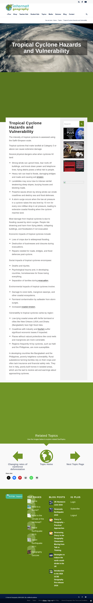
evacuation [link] (43, 280)
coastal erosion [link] (28, 306)
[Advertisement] (46, 99)
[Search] (86, 14)
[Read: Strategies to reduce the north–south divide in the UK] (51, 555)
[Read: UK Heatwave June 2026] (51, 503)
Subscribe (75, 508)
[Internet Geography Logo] (18, 7)
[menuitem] (9, 14)
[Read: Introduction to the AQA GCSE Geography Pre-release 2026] (51, 571)
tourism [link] (41, 328)
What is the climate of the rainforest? (38, 518)
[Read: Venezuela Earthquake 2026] (51, 510)
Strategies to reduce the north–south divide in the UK (59, 560)
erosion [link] (40, 176)
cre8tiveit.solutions (32, 597)
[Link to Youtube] (85, 1)
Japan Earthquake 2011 (37, 543)
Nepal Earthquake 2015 (37, 531)
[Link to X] (78, 1)
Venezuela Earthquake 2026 (59, 512)
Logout (74, 515)
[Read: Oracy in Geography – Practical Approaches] (51, 520)
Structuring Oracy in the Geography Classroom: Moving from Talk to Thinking (59, 541)
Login (73, 501)
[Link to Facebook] (82, 1)
